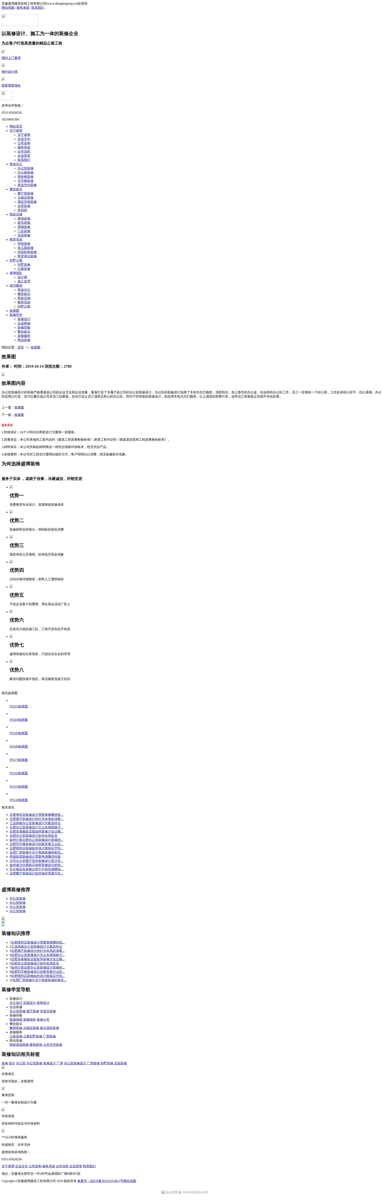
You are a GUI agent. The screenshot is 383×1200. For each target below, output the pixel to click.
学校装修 (24, 243)
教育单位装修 (27, 256)
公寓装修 (24, 268)
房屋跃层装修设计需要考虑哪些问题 (35, 856)
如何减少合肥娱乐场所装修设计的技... (36, 865)
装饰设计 (43, 1003)
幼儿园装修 (26, 248)
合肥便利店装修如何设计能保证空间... (36, 848)
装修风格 (16, 1019)
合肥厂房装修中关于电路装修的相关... (36, 852)
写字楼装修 (26, 181)
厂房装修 (49, 1036)
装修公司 (43, 1019)
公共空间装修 (52, 1044)
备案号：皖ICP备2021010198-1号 (100, 1181)
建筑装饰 (36, 1044)
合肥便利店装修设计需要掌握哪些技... (36, 814)
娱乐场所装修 (49, 1028)
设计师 (22, 277)
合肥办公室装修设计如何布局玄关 (33, 835)
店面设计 (29, 1003)
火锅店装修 (26, 197)
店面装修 (24, 235)
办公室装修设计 (75, 1063)
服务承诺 (23, 7)
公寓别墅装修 (32, 1036)
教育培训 (16, 239)
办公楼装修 (26, 172)
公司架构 (24, 143)
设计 (12, 1063)
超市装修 (24, 222)
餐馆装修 (16, 1028)
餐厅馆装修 (26, 193)
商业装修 (24, 340)
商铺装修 (24, 227)
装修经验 (24, 327)
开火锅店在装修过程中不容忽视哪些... (36, 869)
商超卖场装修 (19, 1044)
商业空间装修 (27, 185)
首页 (21, 347)
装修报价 (29, 1019)
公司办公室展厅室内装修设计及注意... (36, 860)
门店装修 (24, 231)
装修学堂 (16, 315)
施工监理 (24, 281)
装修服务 (24, 336)
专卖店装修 (48, 1011)
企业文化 (24, 139)
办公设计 (16, 1003)
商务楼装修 (26, 176)
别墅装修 (24, 264)
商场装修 (24, 218)
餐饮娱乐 (16, 189)
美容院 (22, 210)
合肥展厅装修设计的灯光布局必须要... (36, 819)
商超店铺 (16, 214)
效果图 (14, 310)
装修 (5, 1063)
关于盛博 (16, 130)
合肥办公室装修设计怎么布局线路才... (36, 827)
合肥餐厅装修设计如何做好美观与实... (36, 873)
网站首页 (16, 126)
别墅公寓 (16, 260)
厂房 (60, 1063)
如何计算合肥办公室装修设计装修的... (36, 840)
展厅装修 (32, 1011)
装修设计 (24, 319)
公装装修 (16, 1036)
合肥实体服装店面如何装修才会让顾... (36, 831)
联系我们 (38, 7)
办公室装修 (26, 168)
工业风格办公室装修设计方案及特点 (35, 823)
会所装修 (24, 206)
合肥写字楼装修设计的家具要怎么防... (36, 844)
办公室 (21, 1063)
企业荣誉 (24, 155)
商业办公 (16, 164)
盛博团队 (16, 273)
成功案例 (16, 285)
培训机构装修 (27, 252)
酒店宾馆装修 (27, 201)
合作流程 (24, 151)
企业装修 (24, 323)
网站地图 (8, 7)
